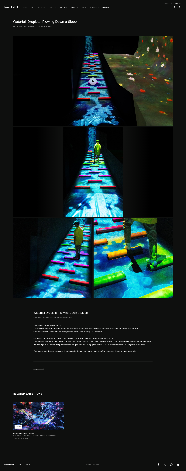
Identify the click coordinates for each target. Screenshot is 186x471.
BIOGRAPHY (168, 3)
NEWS (20, 464)
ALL (51, 7)
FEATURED (24, 7)
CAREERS (28, 464)
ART (33, 7)
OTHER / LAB (42, 7)
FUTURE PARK (94, 7)
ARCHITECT (106, 7)
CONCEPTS (74, 7)
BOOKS (84, 7)
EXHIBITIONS (63, 7)
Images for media (38, 369)
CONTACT (178, 3)
